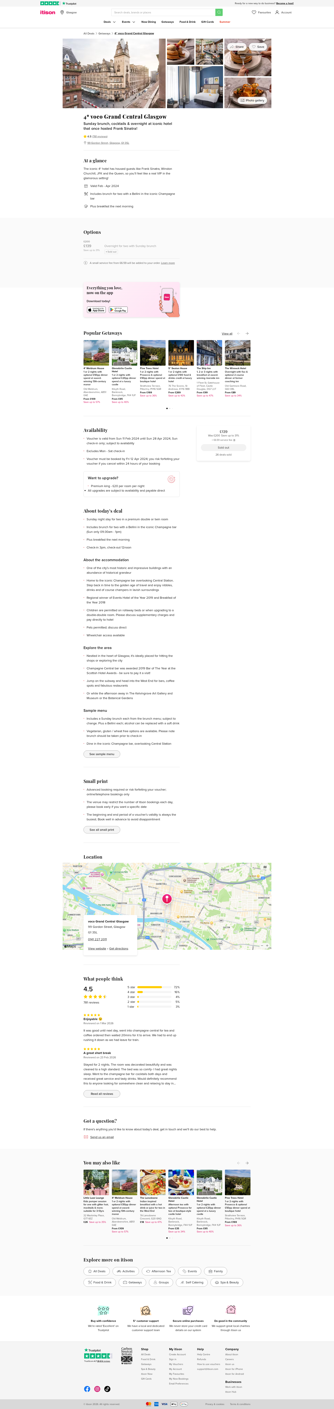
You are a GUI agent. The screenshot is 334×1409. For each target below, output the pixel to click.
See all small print (102, 829)
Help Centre (203, 1354)
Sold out (223, 136)
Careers (229, 1359)
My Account (175, 1369)
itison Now (146, 1374)
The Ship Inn (204, 368)
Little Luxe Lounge (94, 1198)
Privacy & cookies (214, 1404)
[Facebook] (87, 1391)
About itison (231, 1354)
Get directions (118, 948)
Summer (225, 22)
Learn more (168, 263)
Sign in (172, 1359)
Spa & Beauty (148, 1369)
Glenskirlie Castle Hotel (122, 370)
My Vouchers (176, 1364)
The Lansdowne (149, 1198)
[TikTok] (107, 1391)
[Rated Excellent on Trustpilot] (50, 3)
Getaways (167, 22)
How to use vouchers (208, 1364)
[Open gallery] (167, 73)
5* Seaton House (177, 368)
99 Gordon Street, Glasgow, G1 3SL (108, 143)
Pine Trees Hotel (149, 368)
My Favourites (176, 1374)
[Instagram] (97, 1391)
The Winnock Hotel (235, 368)
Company (232, 1349)
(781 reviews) (100, 136)
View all (227, 333)
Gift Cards (207, 22)
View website (97, 948)
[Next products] (247, 333)
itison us (229, 1364)
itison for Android (234, 1374)
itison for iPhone (234, 1369)
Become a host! (285, 3)
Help (200, 1349)
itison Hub (230, 1392)
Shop (144, 1349)
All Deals (89, 33)
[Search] (219, 12)
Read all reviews (102, 1094)
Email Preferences (179, 1383)
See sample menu (101, 754)
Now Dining (148, 22)
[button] (167, 408)
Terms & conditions (240, 1404)
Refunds (201, 1359)
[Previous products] (238, 333)
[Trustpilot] (69, 3)
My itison (175, 1349)
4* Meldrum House (94, 368)
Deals (107, 22)
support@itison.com (207, 1369)
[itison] (47, 12)
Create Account (177, 1354)
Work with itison (233, 1387)
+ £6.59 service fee (222, 127)
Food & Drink (188, 22)
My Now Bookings (179, 1378)
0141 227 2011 (97, 939)
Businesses (233, 1382)
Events (126, 22)
